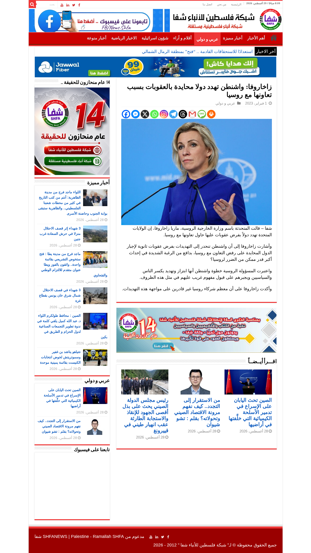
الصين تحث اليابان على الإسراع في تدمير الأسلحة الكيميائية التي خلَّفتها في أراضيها (250, 412)
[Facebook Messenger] (135, 114)
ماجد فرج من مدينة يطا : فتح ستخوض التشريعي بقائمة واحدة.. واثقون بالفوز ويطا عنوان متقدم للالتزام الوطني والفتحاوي (73, 264)
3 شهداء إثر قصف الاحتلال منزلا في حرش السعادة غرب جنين (60, 233)
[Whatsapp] (154, 114)
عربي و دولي (207, 39)
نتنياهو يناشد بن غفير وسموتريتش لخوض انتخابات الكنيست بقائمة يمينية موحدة (60, 357)
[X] (145, 114)
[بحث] (32, 4)
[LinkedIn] (68, 5)
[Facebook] (79, 5)
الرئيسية (236, 4)
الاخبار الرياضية (124, 38)
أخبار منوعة (96, 38)
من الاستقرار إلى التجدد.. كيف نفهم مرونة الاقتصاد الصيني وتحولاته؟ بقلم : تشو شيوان (197, 412)
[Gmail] (192, 114)
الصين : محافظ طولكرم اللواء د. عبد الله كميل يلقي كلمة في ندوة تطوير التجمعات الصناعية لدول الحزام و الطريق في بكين (72, 326)
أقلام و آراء (182, 38)
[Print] (211, 114)
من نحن (221, 4)
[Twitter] (74, 5)
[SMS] (202, 114)
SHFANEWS (55, 536)
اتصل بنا (207, 4)
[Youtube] (62, 5)
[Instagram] (164, 114)
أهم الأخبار (256, 38)
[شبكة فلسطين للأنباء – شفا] (226, 18)
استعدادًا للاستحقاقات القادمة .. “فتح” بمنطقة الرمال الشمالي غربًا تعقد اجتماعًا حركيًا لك (173, 51)
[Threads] (183, 114)
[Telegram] (173, 114)
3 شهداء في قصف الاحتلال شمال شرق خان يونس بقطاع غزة (60, 295)
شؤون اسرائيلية (155, 38)
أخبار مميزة (232, 38)
